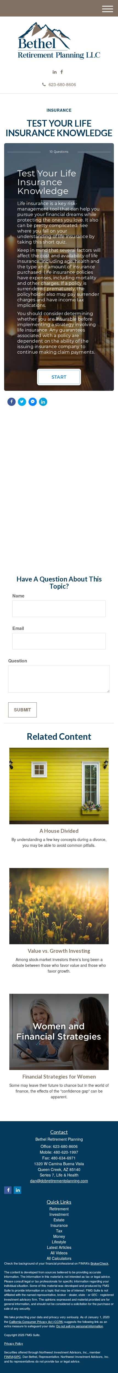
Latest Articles (59, 1247)
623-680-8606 (62, 84)
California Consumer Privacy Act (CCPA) (36, 1321)
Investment (59, 1214)
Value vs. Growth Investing (59, 951)
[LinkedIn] (55, 72)
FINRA (8, 1356)
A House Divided (59, 831)
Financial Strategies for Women (59, 1077)
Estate (59, 1219)
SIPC (17, 1356)
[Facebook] (61, 72)
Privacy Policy (13, 1343)
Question (17, 661)
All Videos (59, 1252)
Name (18, 596)
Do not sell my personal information (79, 1326)
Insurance (59, 1225)
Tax (59, 1230)
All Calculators (59, 1258)
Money (59, 1236)
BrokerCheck (99, 1263)
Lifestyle (59, 1241)
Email (18, 628)
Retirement (59, 1208)
